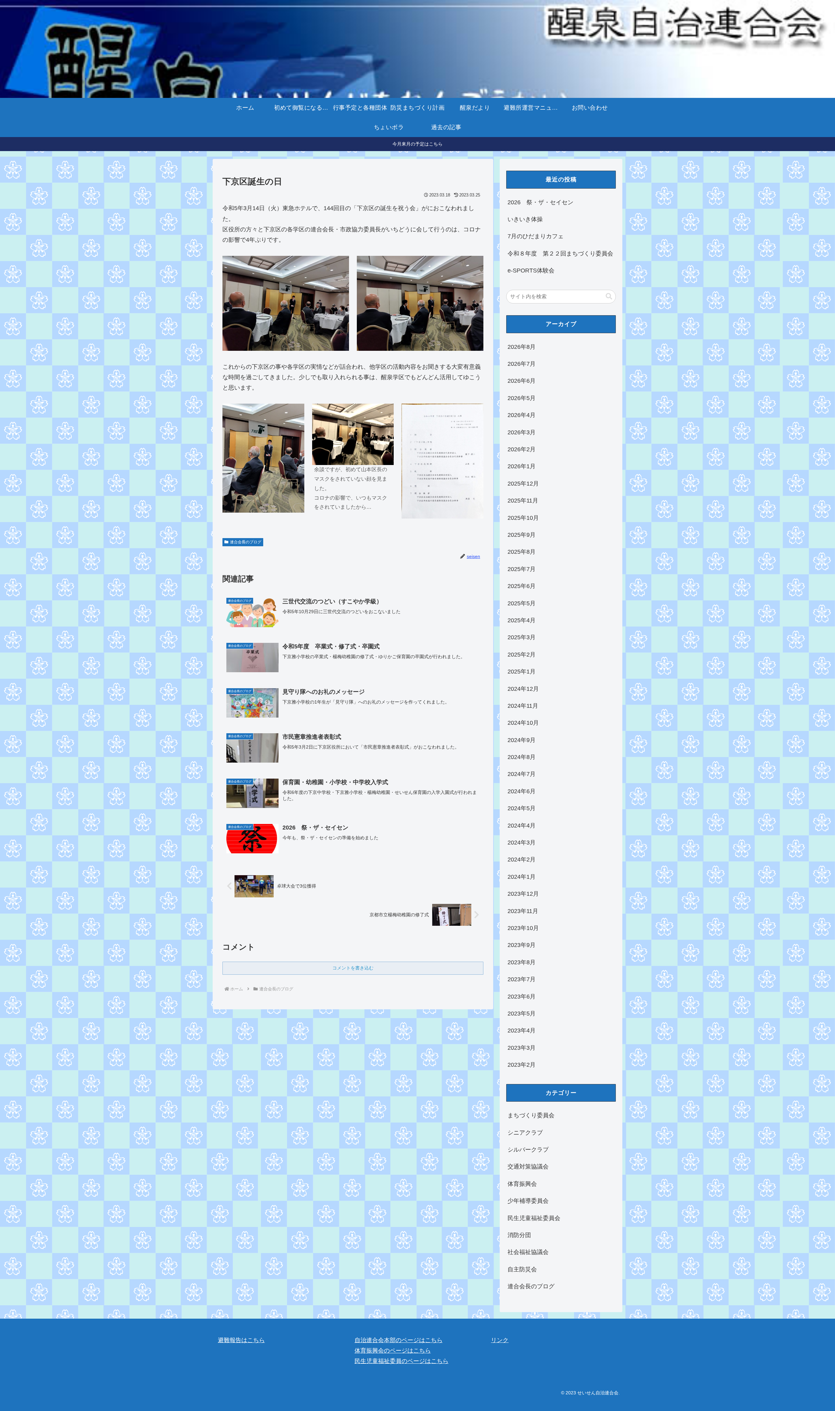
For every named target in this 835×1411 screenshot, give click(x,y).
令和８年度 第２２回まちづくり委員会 (560, 253)
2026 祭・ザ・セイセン (540, 202)
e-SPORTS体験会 (531, 270)
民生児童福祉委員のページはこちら (401, 1361)
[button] (609, 296)
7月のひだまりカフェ (536, 236)
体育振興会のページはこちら (393, 1350)
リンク (500, 1340)
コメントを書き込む (352, 967)
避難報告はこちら (241, 1340)
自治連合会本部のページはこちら (399, 1340)
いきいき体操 (525, 219)
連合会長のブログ (245, 542)
